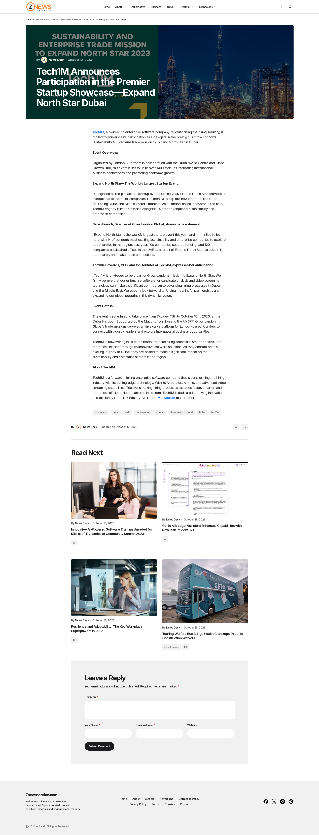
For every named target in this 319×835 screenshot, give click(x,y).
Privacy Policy (138, 804)
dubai (116, 412)
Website (192, 725)
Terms (155, 804)
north (127, 412)
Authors (149, 799)
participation (143, 412)
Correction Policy (189, 799)
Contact (184, 804)
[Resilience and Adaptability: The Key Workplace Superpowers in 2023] (114, 587)
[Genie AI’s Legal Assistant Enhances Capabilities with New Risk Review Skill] (205, 488)
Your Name (92, 725)
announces (101, 412)
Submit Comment (99, 746)
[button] (282, 6)
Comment (91, 697)
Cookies (170, 804)
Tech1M (98, 132)
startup (202, 412)
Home (28, 19)
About (136, 799)
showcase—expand (181, 412)
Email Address (145, 725)
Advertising (166, 799)
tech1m (215, 412)
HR (244, 427)
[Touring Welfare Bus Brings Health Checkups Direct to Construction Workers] (205, 591)
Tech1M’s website (162, 398)
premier (159, 412)
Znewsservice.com (41, 795)
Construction (171, 647)
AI (236, 427)
